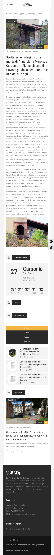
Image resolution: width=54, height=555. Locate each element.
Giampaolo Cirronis (31, 52)
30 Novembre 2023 (28, 383)
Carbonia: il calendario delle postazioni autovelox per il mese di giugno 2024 (33, 364)
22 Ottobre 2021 (14, 52)
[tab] (27, 328)
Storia (27, 332)
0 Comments (26, 427)
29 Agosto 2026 (13, 427)
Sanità (10, 400)
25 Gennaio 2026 (27, 357)
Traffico (27, 328)
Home (8, 13)
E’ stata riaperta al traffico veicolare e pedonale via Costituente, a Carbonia (30, 351)
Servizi (26, 337)
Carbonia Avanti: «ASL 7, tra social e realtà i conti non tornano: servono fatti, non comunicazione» (26, 436)
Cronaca (11, 21)
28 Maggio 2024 (27, 370)
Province (27, 341)
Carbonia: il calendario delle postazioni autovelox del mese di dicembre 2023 (33, 377)
